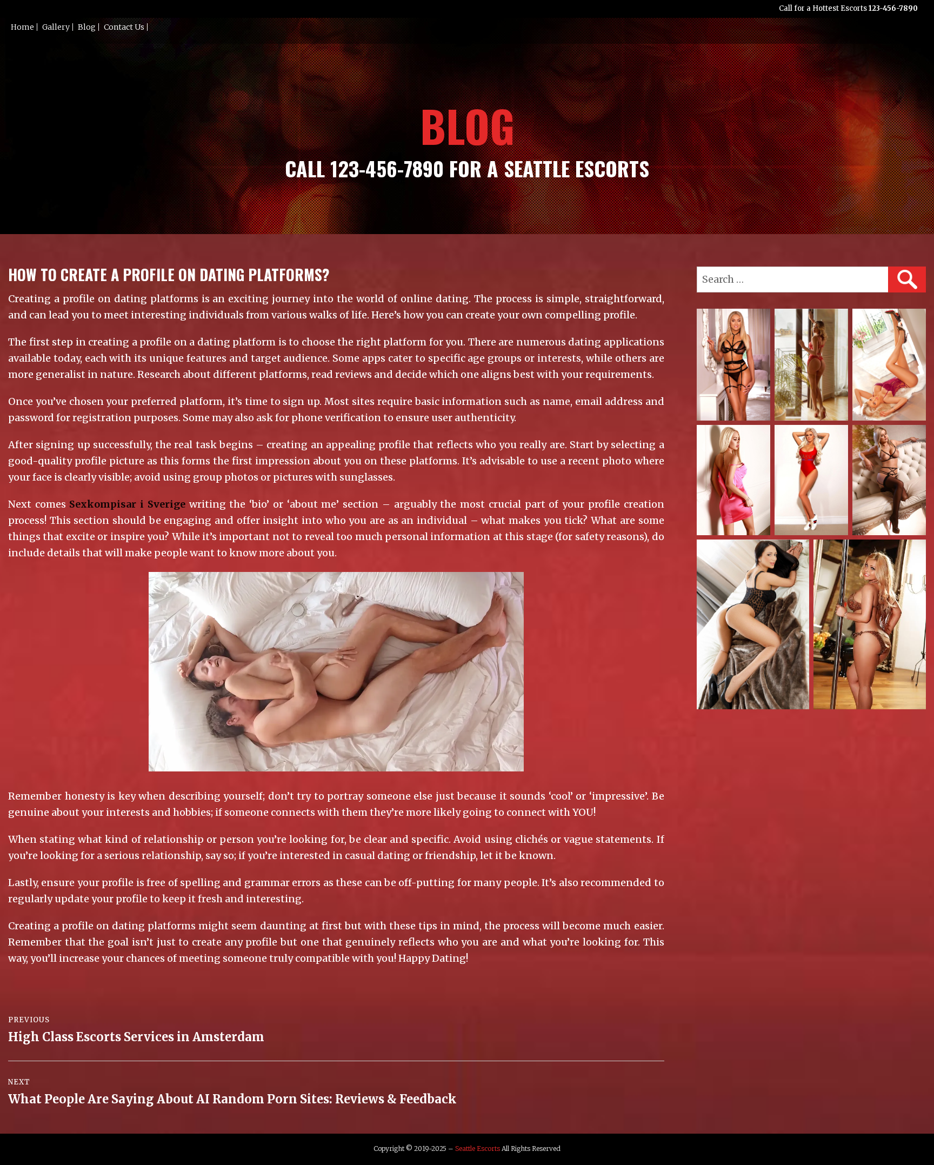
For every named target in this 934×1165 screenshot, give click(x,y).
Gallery (56, 27)
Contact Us (124, 27)
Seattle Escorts (477, 1148)
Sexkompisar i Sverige (127, 504)
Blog (87, 27)
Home (22, 27)
